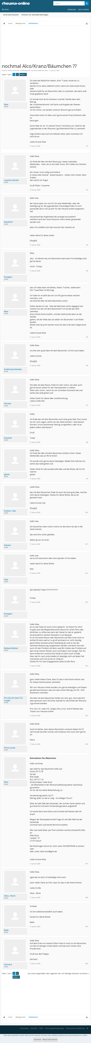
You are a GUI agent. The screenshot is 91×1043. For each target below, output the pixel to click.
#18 (86, 898)
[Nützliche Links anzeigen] (87, 23)
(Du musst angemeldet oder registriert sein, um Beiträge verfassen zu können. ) (58, 973)
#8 (87, 442)
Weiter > (23, 74)
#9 (87, 479)
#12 (86, 573)
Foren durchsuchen (11, 15)
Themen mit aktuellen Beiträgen (34, 15)
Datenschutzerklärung (75, 1028)
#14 (86, 666)
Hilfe (41, 1028)
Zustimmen (37, 1039)
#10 (86, 512)
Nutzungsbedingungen (54, 1028)
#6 (87, 365)
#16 (86, 744)
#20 (86, 964)
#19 (86, 927)
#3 (87, 245)
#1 (87, 146)
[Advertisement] (45, 44)
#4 (87, 271)
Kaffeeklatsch (25, 70)
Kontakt (33, 1028)
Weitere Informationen (50, 1039)
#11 (86, 544)
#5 (87, 337)
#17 (86, 864)
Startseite (24, 1028)
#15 (86, 716)
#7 (87, 405)
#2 (87, 190)
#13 (86, 602)
